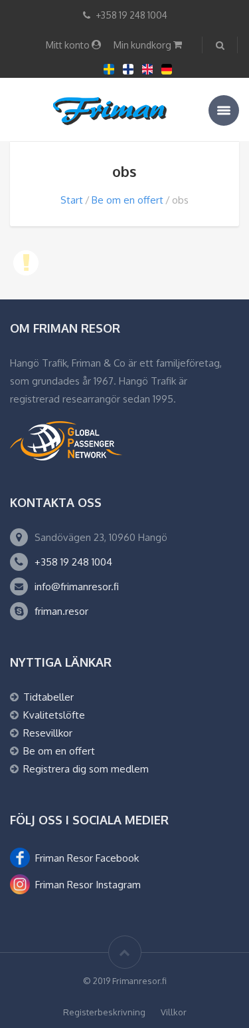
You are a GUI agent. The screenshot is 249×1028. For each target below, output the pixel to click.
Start (71, 200)
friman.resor (61, 611)
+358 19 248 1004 (73, 562)
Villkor (174, 1012)
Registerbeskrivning (104, 1012)
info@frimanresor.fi (77, 586)
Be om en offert (127, 200)
